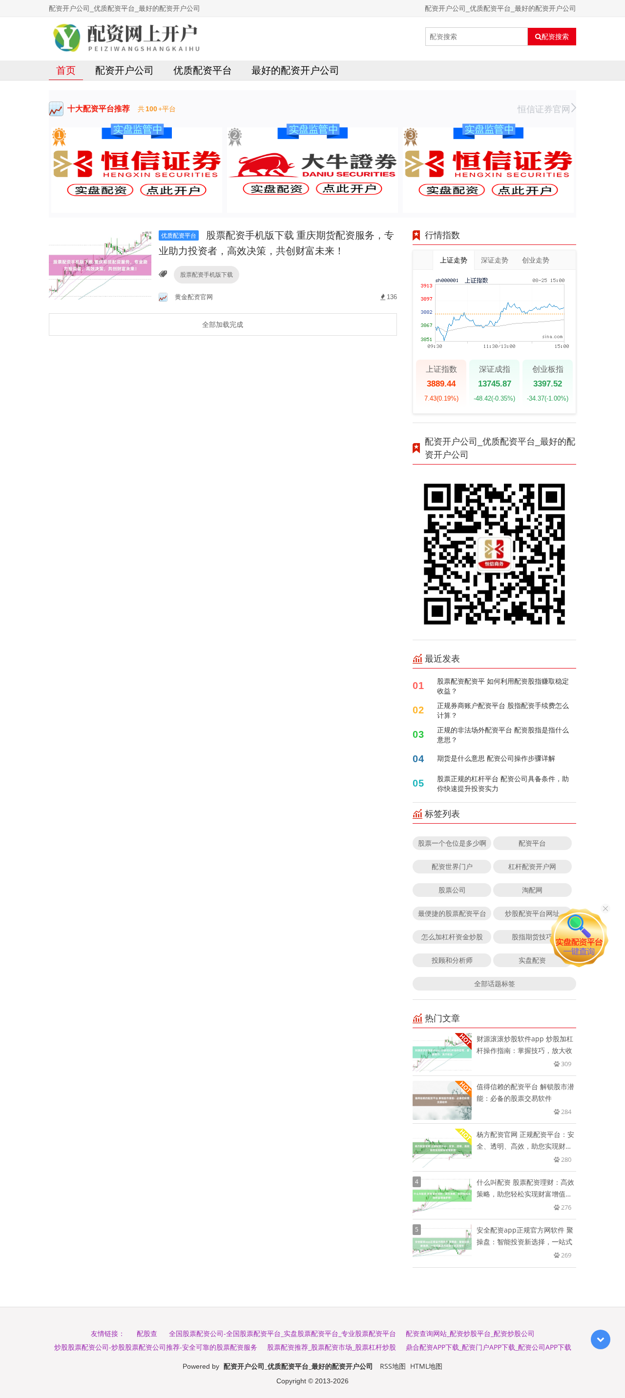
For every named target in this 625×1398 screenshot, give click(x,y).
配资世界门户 (452, 866)
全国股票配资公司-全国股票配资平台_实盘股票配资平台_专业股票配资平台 (282, 1333)
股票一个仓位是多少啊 (452, 843)
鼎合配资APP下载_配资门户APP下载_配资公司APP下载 (488, 1347)
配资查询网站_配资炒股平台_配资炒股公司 (470, 1333)
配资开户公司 (124, 70)
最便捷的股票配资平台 (452, 913)
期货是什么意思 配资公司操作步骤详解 (496, 758)
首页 (66, 70)
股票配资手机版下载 (206, 274)
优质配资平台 (202, 70)
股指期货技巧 (532, 936)
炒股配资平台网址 (532, 913)
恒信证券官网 (544, 109)
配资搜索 (555, 37)
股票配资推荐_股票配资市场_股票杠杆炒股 (331, 1347)
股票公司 (452, 889)
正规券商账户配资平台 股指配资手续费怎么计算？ (503, 710)
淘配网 (532, 889)
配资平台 (532, 843)
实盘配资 (532, 960)
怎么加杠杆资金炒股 (452, 936)
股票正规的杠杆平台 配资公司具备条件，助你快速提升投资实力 (503, 783)
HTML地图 (426, 1366)
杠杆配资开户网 (532, 866)
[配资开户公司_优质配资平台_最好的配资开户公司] (126, 36)
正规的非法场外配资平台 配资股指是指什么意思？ (503, 734)
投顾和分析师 (452, 960)
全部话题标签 (494, 983)
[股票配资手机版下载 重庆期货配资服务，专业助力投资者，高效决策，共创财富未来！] (100, 264)
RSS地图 (393, 1366)
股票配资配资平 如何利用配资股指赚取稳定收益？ (503, 685)
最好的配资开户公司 (295, 70)
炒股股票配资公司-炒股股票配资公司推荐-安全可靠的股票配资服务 (155, 1347)
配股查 (147, 1333)
